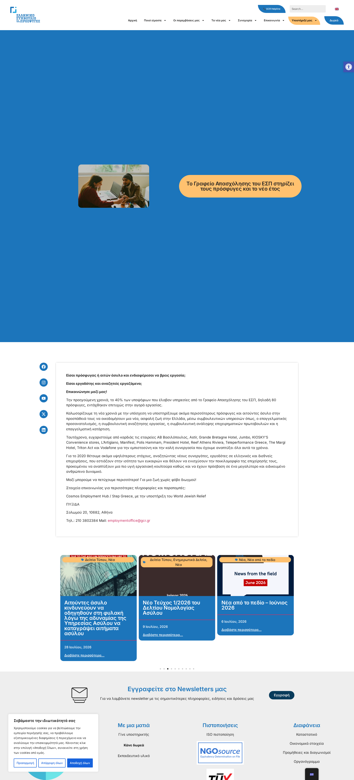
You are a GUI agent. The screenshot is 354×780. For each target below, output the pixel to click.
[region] (53, 743)
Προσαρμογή (25, 763)
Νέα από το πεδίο (261, 560)
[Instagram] (44, 382)
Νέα (111, 560)
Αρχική (132, 20)
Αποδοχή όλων (80, 763)
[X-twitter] (44, 414)
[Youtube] (44, 398)
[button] (348, 67)
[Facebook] (44, 367)
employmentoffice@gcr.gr (129, 520)
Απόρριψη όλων (52, 763)
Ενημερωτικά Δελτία (189, 560)
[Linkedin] (44, 430)
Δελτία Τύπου (96, 560)
